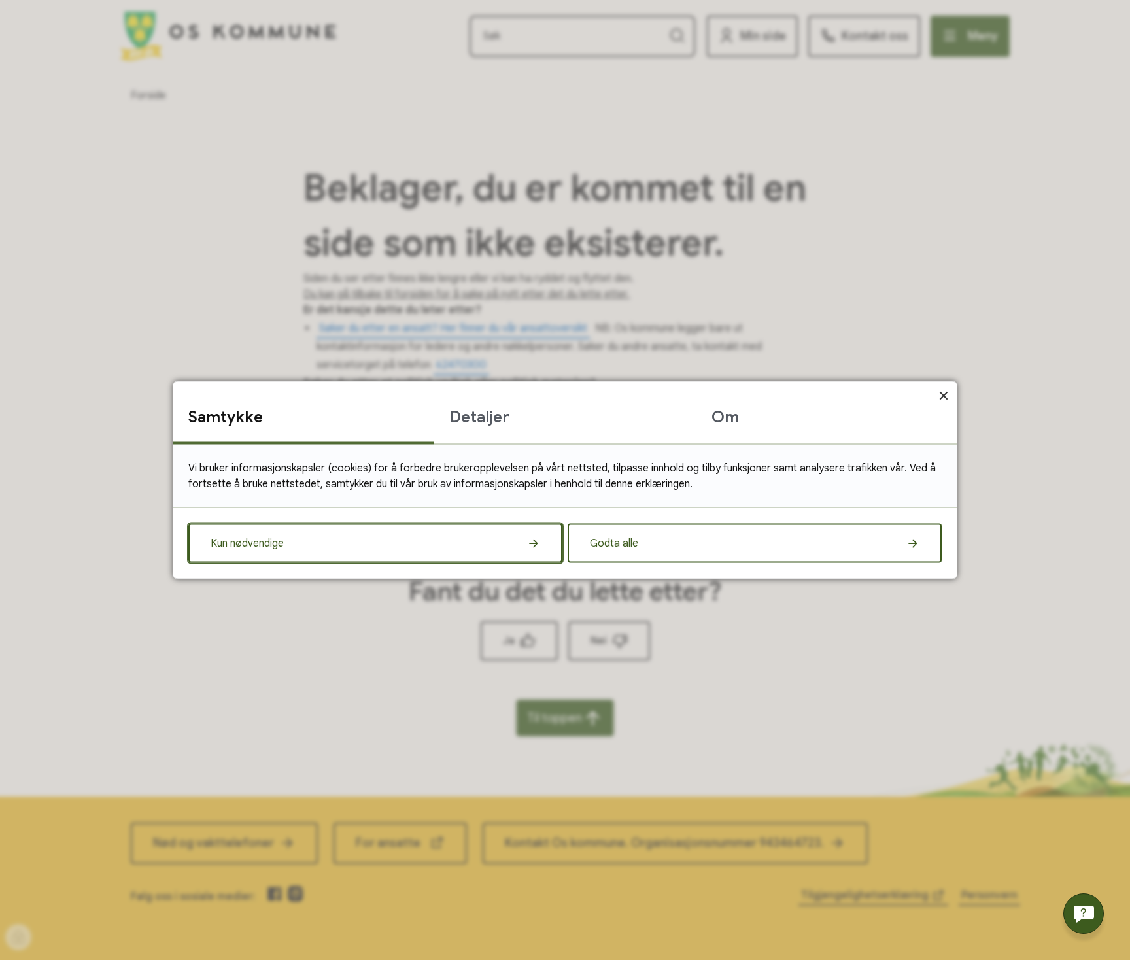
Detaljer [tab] (479, 417)
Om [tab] (725, 417)
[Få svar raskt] (1083, 913)
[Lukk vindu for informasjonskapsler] (943, 395)
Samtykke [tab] (225, 417)
